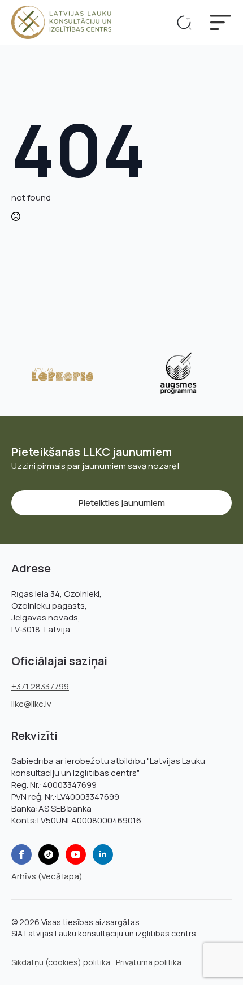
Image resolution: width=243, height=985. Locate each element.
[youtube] (76, 854)
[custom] (48, 854)
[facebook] (21, 854)
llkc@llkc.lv (31, 704)
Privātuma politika (148, 962)
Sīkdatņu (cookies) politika (60, 962)
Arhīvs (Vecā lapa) (47, 876)
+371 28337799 (40, 686)
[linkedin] (103, 854)
